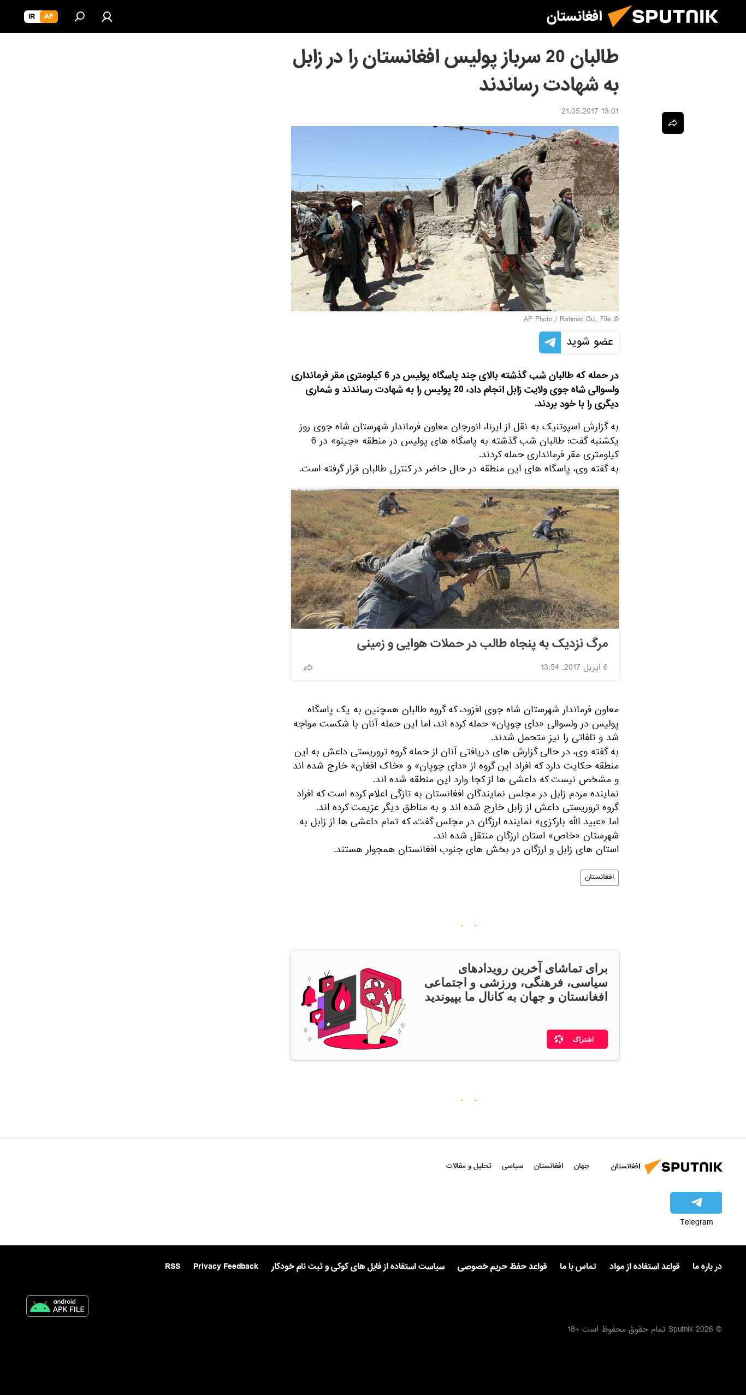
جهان (581, 1166)
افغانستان (599, 877)
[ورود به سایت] (107, 16)
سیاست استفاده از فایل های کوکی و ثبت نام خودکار (358, 1266)
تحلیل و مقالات (469, 1166)
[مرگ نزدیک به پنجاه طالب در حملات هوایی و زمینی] (455, 559)
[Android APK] (57, 1308)
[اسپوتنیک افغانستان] (667, 31)
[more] (308, 667)
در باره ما (707, 1266)
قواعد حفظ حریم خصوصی (502, 1266)
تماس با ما (578, 1267)
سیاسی (512, 1166)
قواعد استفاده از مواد (644, 1266)
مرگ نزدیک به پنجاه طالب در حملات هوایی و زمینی (482, 644)
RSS (172, 1266)
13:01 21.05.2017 (590, 112)
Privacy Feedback (225, 1267)
